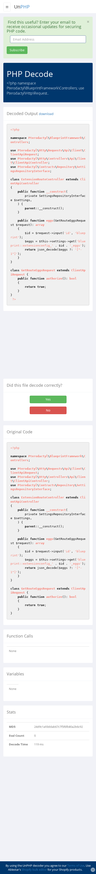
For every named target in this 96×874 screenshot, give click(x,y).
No (48, 410)
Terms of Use (75, 866)
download (46, 114)
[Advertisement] (40, 346)
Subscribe (17, 50)
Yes (48, 399)
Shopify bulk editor (34, 870)
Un (22, 7)
